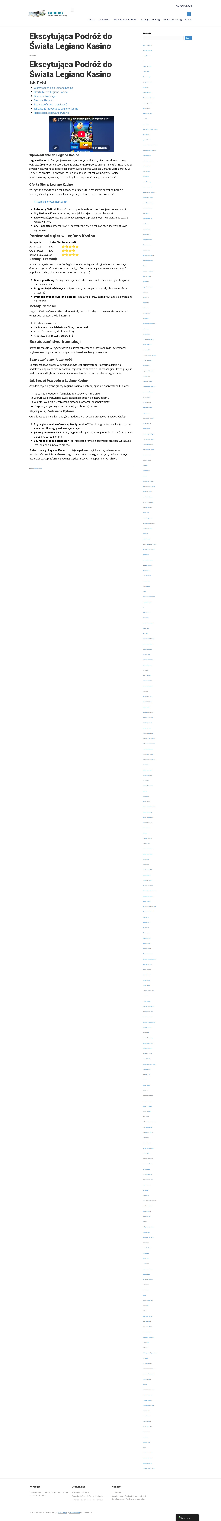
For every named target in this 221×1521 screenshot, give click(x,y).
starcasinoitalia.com (147, 1174)
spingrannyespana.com (148, 1158)
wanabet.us (145, 1358)
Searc (188, 38)
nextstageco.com (146, 796)
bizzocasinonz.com (147, 276)
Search (147, 33)
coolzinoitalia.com (147, 402)
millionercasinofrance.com (149, 743)
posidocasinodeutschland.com (149, 959)
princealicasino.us (147, 969)
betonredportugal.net (147, 218)
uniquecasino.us (146, 1274)
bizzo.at (144, 266)
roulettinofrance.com (147, 1053)
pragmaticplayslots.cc (148, 964)
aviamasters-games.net (148, 161)
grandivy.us (145, 533)
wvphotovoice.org (146, 1431)
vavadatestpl (145, 1305)
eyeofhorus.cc (145, 465)
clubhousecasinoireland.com (149, 386)
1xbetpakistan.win (147, 56)
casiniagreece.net (146, 313)
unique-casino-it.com (147, 1269)
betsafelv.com (146, 224)
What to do (104, 19)
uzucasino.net (146, 1290)
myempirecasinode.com (148, 754)
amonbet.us (145, 119)
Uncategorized (146, 1263)
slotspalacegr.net (146, 1143)
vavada (144, 1295)
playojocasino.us (146, 922)
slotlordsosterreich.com (148, 1127)
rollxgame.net (146, 1032)
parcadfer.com (146, 864)
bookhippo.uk (146, 281)
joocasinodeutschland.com (148, 638)
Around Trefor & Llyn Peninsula (150, 145)
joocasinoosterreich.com (148, 644)
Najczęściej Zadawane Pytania (51, 113)
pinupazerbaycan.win (148, 885)
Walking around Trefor (125, 19)
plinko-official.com (147, 948)
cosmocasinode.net (147, 423)
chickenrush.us (146, 365)
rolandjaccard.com (147, 1027)
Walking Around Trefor (80, 1492)
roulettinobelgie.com (147, 1048)
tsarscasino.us (146, 1242)
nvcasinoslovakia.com (147, 822)
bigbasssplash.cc (146, 250)
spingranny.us (146, 1153)
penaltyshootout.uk (147, 875)
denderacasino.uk (147, 455)
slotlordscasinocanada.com (149, 1122)
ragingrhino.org (146, 980)
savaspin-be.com (146, 1085)
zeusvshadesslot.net (147, 1463)
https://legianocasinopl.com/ (50, 201)
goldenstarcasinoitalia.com (149, 523)
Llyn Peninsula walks (148, 696)
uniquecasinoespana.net (148, 1279)
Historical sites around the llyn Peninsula (87, 1499)
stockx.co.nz (145, 1190)
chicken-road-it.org (147, 344)
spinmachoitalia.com (147, 1164)
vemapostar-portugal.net (148, 1337)
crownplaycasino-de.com (148, 449)
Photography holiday (147, 880)
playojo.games (146, 917)
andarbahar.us (146, 134)
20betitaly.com (146, 71)
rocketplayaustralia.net (148, 1011)
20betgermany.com (147, 66)
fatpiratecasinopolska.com (149, 486)
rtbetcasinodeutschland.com (149, 1064)
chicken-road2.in (146, 350)
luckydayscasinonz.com (148, 717)
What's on (145, 1384)
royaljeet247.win (146, 1059)
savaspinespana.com (147, 1101)
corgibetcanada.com (147, 407)
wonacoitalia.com (147, 1421)
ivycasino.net (145, 617)
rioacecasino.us (146, 985)
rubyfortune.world (147, 1069)
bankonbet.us (146, 176)
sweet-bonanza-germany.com (149, 1200)
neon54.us (145, 791)
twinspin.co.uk (146, 1258)
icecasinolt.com (146, 586)
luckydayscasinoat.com (148, 712)
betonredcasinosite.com (148, 208)
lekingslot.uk (145, 670)
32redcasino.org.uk (147, 77)
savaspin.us (145, 1090)
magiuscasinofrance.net (148, 733)
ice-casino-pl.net (146, 581)
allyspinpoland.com (147, 113)
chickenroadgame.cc (147, 360)
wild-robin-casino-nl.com (148, 1389)
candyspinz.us (146, 297)
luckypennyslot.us (147, 728)
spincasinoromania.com (148, 1148)
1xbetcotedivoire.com (147, 50)
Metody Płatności (44, 100)
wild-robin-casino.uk (147, 1395)
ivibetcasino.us (146, 612)
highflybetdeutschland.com (149, 549)
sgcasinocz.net (146, 1116)
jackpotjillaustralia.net (148, 623)
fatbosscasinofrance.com (148, 481)
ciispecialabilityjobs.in (148, 371)
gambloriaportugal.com (148, 502)
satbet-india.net (146, 1074)
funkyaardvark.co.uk (147, 491)
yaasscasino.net (146, 1442)
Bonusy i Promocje (44, 96)
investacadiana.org (147, 602)
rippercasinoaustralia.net (148, 990)
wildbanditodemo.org (147, 1400)
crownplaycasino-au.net (148, 444)
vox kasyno (145, 1347)
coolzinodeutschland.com (148, 392)
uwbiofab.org (145, 1284)
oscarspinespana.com (147, 854)
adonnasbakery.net (147, 92)
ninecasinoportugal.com (148, 817)
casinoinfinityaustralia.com (149, 323)
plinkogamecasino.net (147, 954)
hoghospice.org (146, 554)
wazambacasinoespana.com (149, 1368)
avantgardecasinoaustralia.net (149, 150)
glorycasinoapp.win (147, 518)
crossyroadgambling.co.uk (148, 439)
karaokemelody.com (147, 649)
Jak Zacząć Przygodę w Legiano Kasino (56, 108)
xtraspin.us (145, 1437)
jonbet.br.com (146, 628)
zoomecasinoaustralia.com (149, 1468)
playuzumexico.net (147, 943)
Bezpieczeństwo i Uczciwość (50, 104)
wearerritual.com (147, 1379)
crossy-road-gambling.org (148, 434)
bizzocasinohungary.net (148, 271)
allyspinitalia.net (146, 108)
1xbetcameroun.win (147, 45)
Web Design (62, 1512)
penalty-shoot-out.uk (147, 869)
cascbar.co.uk (146, 302)
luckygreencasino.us (147, 722)
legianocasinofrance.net (148, 659)
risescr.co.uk (145, 996)
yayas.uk (145, 1447)
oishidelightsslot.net (147, 838)
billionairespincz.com (148, 260)
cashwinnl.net (146, 308)
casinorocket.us (146, 334)
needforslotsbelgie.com (148, 785)
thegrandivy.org (146, 1232)
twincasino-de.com (147, 1248)
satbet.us (145, 1080)
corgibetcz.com (146, 413)
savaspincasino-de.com (148, 1095)
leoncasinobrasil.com (147, 680)
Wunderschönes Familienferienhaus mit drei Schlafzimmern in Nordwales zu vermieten (129, 1497)
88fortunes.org (146, 87)
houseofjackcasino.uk (147, 565)
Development (74, 1512)
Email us (118, 1492)
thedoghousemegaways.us (148, 1227)
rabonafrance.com (147, 975)
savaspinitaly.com (147, 1111)
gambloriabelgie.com (147, 497)
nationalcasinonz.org (147, 770)
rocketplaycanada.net (147, 1017)
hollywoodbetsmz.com (148, 560)
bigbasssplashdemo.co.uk (148, 255)
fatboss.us (145, 476)
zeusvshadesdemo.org (147, 1458)
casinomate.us (146, 329)
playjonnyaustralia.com (148, 912)
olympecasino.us (146, 843)
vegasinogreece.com (147, 1321)
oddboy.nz (145, 833)
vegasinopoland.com (147, 1326)
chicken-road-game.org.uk (148, 339)
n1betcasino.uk (146, 764)
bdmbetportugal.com (147, 187)
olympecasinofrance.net (148, 848)
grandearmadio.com (147, 528)
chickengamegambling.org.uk (149, 355)
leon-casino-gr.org (147, 675)
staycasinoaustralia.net (148, 1179)
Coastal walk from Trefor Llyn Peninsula (87, 1496)
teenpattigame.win (147, 1216)
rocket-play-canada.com (148, 1006)
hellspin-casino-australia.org (149, 544)
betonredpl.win (146, 213)
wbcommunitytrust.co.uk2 (148, 1374)
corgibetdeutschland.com (148, 418)
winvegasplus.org (146, 1410)
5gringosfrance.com (147, 82)
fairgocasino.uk (146, 470)
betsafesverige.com (147, 234)
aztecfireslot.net (146, 166)
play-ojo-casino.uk (147, 901)
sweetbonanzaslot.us (147, 1206)
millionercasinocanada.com (149, 738)
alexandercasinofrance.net (148, 98)
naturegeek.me (146, 780)
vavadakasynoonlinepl (148, 1300)
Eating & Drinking (150, 19)
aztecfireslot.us (146, 171)
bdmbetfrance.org (147, 182)
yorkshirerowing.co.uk (147, 1452)
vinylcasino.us (146, 1342)
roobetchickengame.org (148, 1038)
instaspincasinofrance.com (149, 596)
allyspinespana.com (147, 103)
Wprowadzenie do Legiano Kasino (53, 88)
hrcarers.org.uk (146, 570)
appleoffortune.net (147, 140)
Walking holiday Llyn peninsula (150, 1353)
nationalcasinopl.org (147, 775)
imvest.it (145, 591)
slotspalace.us (146, 1137)
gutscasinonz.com (147, 539)
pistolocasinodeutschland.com (149, 891)
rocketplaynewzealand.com (149, 1022)
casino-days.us (146, 318)
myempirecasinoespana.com (149, 759)
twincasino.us (146, 1253)
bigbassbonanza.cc (147, 245)
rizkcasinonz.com (147, 1001)
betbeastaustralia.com (148, 197)
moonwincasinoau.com (148, 749)
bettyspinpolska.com (147, 239)
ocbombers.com (146, 827)
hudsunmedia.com (147, 575)
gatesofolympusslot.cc (147, 507)
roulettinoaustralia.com (148, 1043)
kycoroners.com (146, 654)
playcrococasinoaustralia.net (149, 906)
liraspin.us (145, 691)
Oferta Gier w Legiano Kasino (51, 92)
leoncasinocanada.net (147, 686)
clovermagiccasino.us (147, 381)
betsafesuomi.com (147, 229)
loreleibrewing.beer (147, 701)
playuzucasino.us (146, 938)
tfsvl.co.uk (145, 1221)
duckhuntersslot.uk (147, 460)
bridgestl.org (145, 292)
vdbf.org (144, 1311)
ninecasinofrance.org (147, 812)
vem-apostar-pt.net (147, 1332)
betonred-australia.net (148, 203)
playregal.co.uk (146, 927)
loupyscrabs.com (146, 707)
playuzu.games (146, 933)
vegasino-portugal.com (148, 1316)
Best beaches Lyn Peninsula (149, 192)
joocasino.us (145, 633)
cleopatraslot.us (146, 376)
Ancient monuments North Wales (150, 129)
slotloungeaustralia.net (148, 1132)
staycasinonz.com (147, 1185)
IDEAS (188, 19)
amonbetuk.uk (146, 124)
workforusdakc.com (147, 1426)
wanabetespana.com (147, 1363)
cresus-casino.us (146, 428)
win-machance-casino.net (148, 1405)
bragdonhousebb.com (147, 287)
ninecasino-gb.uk (146, 801)
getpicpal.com (146, 512)
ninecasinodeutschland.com (149, 806)
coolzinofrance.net (147, 397)
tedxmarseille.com (147, 1211)
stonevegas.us (146, 1195)
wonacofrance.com (147, 1416)
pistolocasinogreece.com (148, 896)
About (91, 19)
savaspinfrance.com (147, 1106)
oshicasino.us (146, 859)
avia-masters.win (147, 155)
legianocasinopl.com (38, 468)
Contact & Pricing (172, 19)
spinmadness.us (146, 1169)
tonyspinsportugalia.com (148, 1237)
